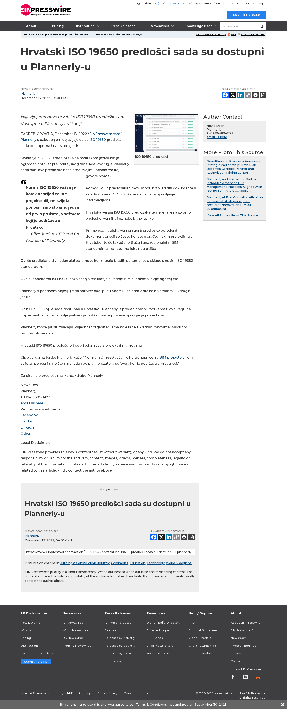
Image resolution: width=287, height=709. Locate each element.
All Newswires (73, 622)
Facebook (29, 415)
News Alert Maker (160, 653)
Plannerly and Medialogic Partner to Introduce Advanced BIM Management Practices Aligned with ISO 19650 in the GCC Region (234, 185)
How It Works (30, 622)
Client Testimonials (202, 645)
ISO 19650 (97, 140)
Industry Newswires (77, 645)
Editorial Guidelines (203, 630)
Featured (111, 630)
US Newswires (73, 638)
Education (137, 563)
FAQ (192, 622)
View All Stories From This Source (232, 215)
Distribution (29, 645)
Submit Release (246, 15)
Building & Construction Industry (85, 563)
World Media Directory (211, 34)
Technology (156, 563)
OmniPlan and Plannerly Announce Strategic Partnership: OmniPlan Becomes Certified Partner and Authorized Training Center (234, 166)
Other (25, 433)
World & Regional (179, 563)
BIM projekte (170, 357)
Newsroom (239, 638)
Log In (261, 3)
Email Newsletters (253, 34)
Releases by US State (121, 653)
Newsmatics (223, 693)
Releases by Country (120, 645)
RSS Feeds (155, 638)
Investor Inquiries (243, 645)
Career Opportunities (247, 653)
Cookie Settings (136, 693)
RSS (233, 34)
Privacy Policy (107, 693)
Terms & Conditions (35, 693)
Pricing (208, 3)
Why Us (26, 630)
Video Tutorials (200, 638)
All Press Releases (118, 622)
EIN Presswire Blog (245, 630)
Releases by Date (118, 661)
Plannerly (28, 94)
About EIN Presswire (246, 622)
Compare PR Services (37, 653)
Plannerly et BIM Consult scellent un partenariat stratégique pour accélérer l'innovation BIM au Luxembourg (235, 203)
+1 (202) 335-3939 (167, 3)
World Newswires (75, 630)
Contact (243, 3)
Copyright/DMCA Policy (72, 693)
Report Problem (201, 653)
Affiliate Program (159, 630)
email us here (32, 403)
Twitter (27, 421)
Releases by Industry (120, 638)
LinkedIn (28, 427)
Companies (119, 563)
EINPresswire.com (104, 134)
